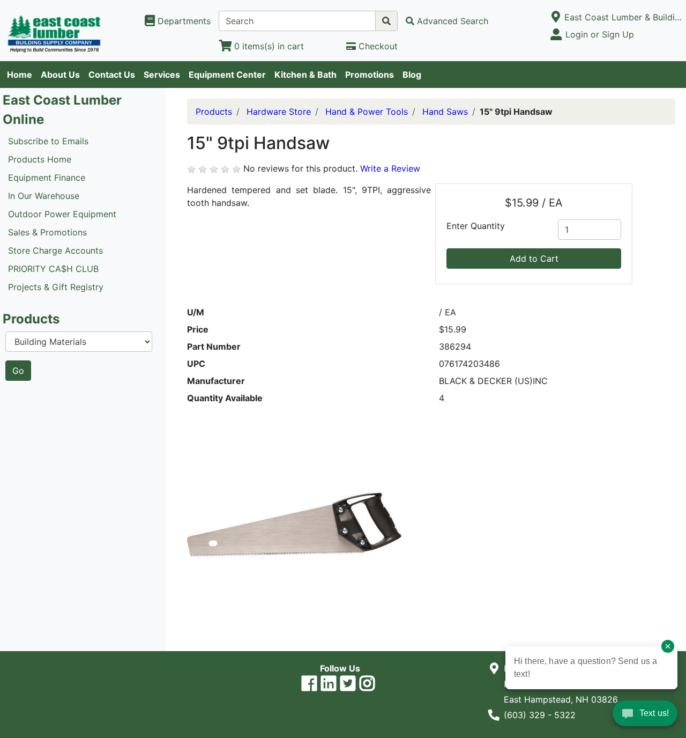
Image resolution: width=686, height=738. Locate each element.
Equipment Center (227, 74)
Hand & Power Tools (366, 111)
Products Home (39, 159)
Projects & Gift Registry (55, 287)
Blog (411, 74)
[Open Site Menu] (555, 17)
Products (214, 111)
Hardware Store (279, 111)
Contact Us (111, 74)
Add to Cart (534, 258)
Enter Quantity (475, 225)
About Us (60, 74)
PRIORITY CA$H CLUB (53, 268)
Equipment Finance (46, 177)
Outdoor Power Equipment (62, 214)
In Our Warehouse (43, 195)
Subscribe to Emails (48, 141)
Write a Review (390, 168)
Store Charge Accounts (55, 250)
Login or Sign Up (599, 34)
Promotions (369, 74)
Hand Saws (445, 111)
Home (19, 74)
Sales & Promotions (47, 232)
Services (162, 74)
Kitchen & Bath (305, 74)
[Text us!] (645, 716)
